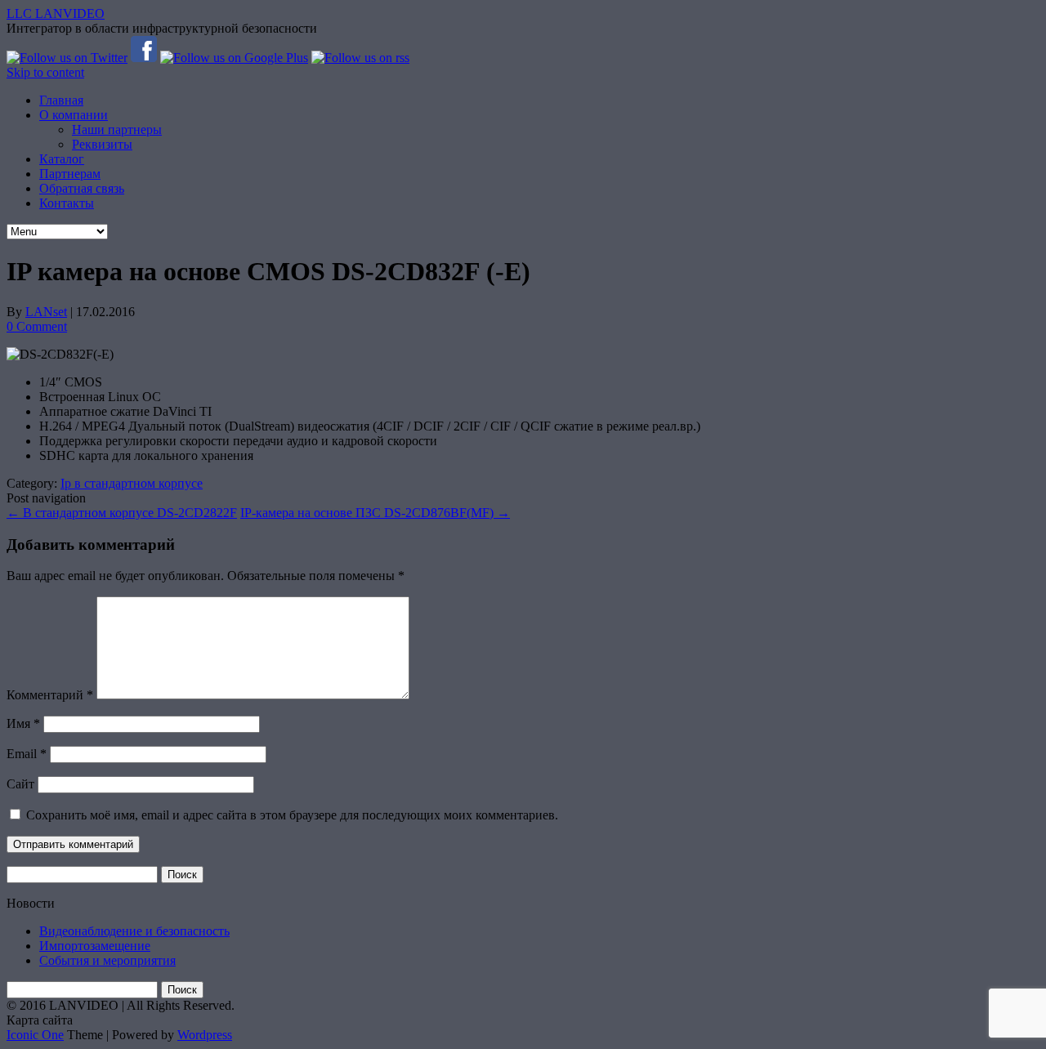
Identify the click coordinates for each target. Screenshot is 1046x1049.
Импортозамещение (94, 946)
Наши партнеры (117, 129)
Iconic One (35, 1035)
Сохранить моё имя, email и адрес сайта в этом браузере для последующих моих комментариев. (292, 815)
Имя (23, 723)
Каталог (61, 159)
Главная (61, 100)
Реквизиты (102, 144)
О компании (73, 115)
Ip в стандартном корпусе (131, 483)
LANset (46, 312)
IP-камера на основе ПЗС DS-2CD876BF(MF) (375, 513)
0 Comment (37, 326)
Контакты (66, 203)
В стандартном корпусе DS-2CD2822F (122, 513)
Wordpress (204, 1035)
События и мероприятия (107, 960)
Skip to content (45, 72)
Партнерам (70, 174)
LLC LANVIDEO (56, 13)
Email (27, 754)
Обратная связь (81, 188)
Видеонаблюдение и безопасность (134, 931)
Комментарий (50, 695)
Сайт (20, 784)
